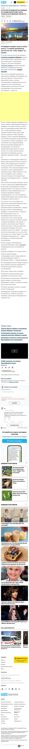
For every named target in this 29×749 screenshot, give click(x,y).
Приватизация (4, 710)
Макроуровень (4, 706)
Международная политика (7, 704)
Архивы (3, 660)
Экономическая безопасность (18, 709)
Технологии (3, 716)
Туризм (16, 719)
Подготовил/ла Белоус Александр (10, 374)
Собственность (17, 721)
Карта (2, 668)
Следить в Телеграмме (15, 441)
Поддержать (21, 2)
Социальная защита (18, 702)
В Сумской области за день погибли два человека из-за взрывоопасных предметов (11, 647)
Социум (16, 712)
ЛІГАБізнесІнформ (7, 65)
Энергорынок (4, 708)
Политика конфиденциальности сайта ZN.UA (9, 744)
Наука (2, 714)
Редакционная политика (6, 666)
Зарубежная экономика (19, 704)
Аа (14, 2)
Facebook (23, 245)
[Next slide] (27, 6)
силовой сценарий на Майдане (11, 57)
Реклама (3, 664)
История (16, 714)
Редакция (3, 662)
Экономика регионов (6, 712)
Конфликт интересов (19, 706)
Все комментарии (14, 425)
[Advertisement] (14, 106)
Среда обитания (4, 718)
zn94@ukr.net (18, 680)
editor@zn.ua (21, 682)
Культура (3, 723)
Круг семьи (16, 716)
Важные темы (4, 5)
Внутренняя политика (6, 702)
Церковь (3, 721)
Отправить (14, 403)
